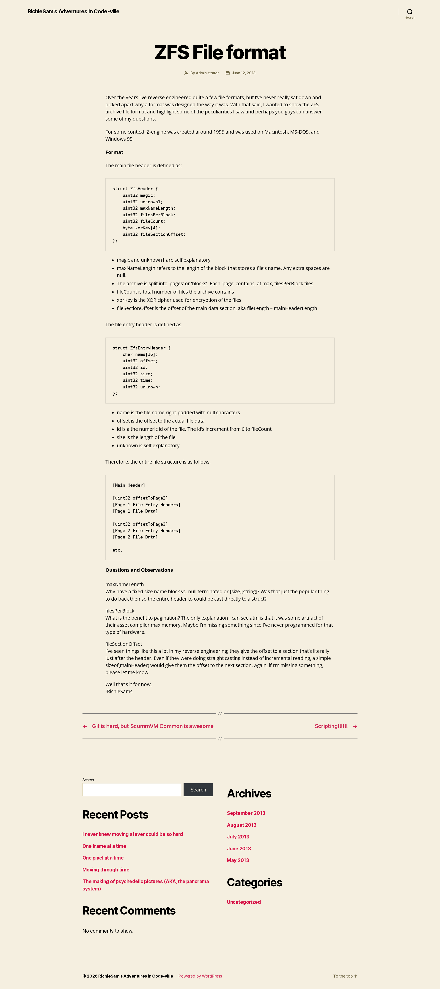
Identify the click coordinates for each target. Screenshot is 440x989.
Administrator (207, 73)
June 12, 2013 (244, 73)
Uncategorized (244, 902)
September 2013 (246, 813)
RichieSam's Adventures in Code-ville (73, 11)
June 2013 (239, 849)
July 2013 (238, 837)
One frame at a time (104, 846)
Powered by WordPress (200, 976)
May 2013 (238, 860)
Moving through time (105, 870)
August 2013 (241, 825)
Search (88, 779)
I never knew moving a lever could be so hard (132, 834)
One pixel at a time (103, 858)
